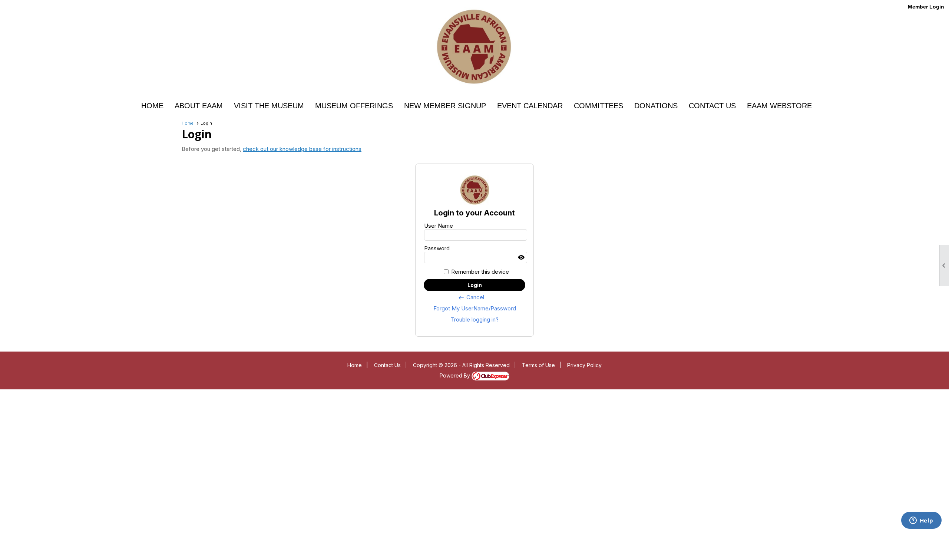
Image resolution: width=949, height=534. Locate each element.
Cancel (471, 297)
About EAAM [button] (199, 106)
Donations (656, 106)
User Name (438, 225)
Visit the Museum (269, 106)
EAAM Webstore (779, 106)
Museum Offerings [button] (354, 106)
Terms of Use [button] (538, 365)
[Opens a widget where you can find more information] (921, 521)
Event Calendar (530, 106)
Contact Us (712, 106)
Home (152, 106)
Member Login (926, 7)
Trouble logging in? (475, 319)
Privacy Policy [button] (584, 365)
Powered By (456, 375)
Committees (598, 106)
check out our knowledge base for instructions (302, 148)
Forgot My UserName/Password (474, 308)
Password (437, 248)
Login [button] (474, 285)
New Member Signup (445, 106)
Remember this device (480, 271)
